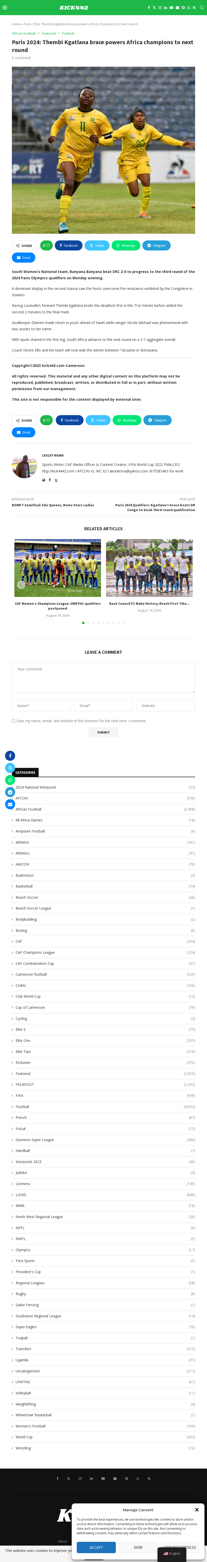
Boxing (105, 930)
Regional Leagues (105, 1282)
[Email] (177, 7)
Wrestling (105, 1448)
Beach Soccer (105, 897)
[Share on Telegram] (10, 792)
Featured (105, 1073)
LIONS (105, 1194)
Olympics (105, 1249)
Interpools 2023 (105, 1161)
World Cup (105, 1436)
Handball (105, 1150)
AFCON (105, 798)
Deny (138, 1547)
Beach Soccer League (105, 908)
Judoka (105, 1172)
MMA (105, 1205)
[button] (196, 1509)
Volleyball (105, 1393)
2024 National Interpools (105, 787)
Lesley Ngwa (53, 455)
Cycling (105, 1018)
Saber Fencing (105, 1304)
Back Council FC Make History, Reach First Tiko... (149, 603)
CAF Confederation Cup (105, 963)
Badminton (105, 875)
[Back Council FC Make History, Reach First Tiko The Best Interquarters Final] (149, 568)
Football (105, 1106)
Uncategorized (105, 1371)
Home (16, 24)
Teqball (105, 1338)
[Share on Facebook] (10, 756)
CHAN (105, 985)
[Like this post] (48, 245)
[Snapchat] (183, 7)
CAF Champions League (105, 952)
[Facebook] (149, 7)
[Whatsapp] (188, 7)
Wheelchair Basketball (105, 1415)
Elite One (105, 1040)
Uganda (105, 1359)
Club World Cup (105, 996)
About (62, 1541)
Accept (96, 1547)
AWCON (105, 864)
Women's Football (105, 1426)
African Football (105, 809)
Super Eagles (105, 1326)
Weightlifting (105, 1404)
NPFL (105, 1227)
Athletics (105, 853)
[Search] (201, 7)
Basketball (105, 886)
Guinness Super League (105, 1139)
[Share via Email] (10, 804)
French (105, 1117)
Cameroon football (105, 974)
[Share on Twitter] (10, 768)
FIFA (105, 1095)
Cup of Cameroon (105, 1007)
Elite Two (105, 1051)
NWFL (105, 1238)
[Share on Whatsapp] (10, 780)
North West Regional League (105, 1216)
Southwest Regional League (105, 1316)
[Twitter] (154, 7)
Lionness (105, 1183)
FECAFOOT (105, 1084)
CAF (105, 941)
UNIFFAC (105, 1381)
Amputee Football (105, 831)
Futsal (105, 1128)
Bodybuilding (105, 919)
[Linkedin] (165, 7)
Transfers (105, 1348)
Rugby (105, 1293)
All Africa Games (105, 820)
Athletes (105, 842)
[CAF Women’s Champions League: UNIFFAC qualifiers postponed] (57, 568)
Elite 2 (105, 1029)
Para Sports (105, 1260)
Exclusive (105, 1062)
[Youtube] (171, 7)
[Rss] (194, 7)
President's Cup (105, 1271)
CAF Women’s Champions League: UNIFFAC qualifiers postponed (58, 606)
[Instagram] (160, 7)
